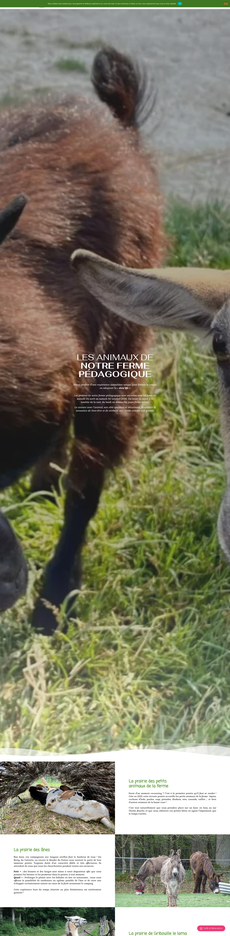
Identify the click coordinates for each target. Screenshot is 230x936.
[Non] (225, 3)
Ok (180, 4)
